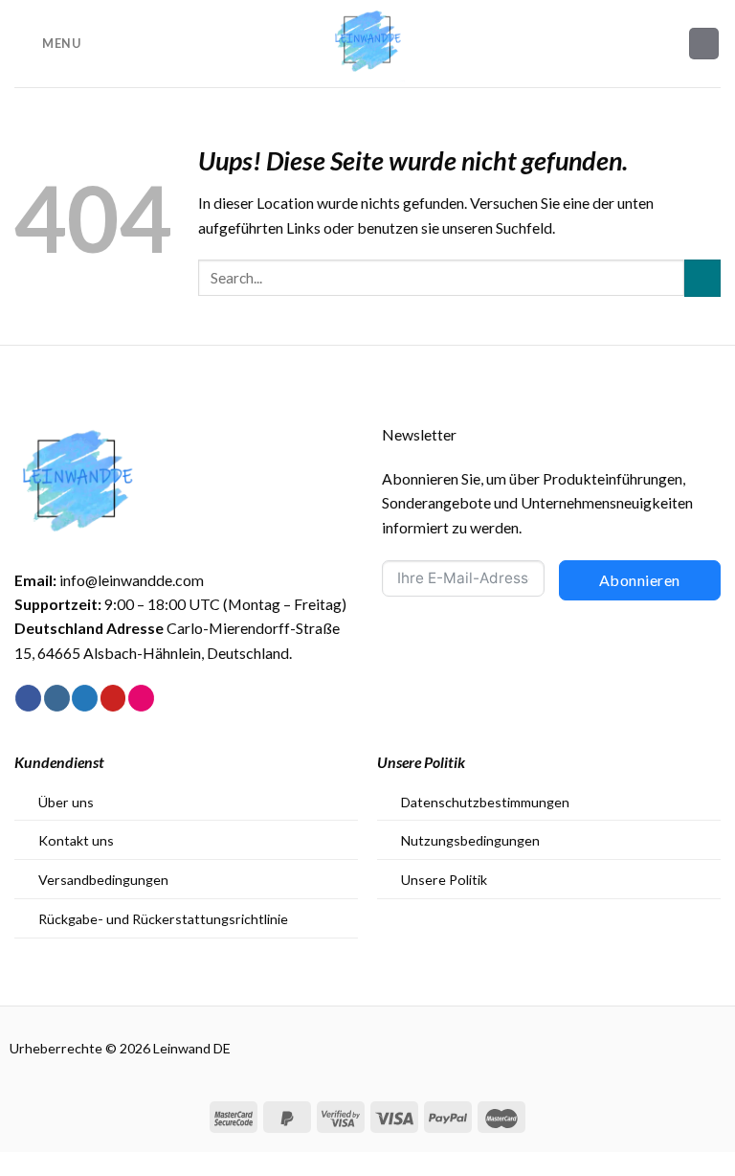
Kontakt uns (76, 840)
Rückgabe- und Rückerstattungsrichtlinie (163, 919)
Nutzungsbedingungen (470, 840)
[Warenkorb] (704, 43)
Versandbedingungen (103, 879)
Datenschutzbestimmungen (485, 802)
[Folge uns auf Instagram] (57, 698)
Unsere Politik (444, 879)
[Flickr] (141, 698)
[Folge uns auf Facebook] (28, 698)
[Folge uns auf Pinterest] (113, 698)
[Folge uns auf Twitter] (85, 698)
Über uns (66, 802)
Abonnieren (639, 580)
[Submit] (702, 278)
